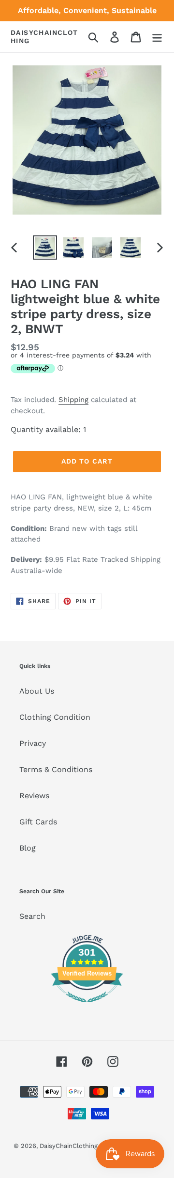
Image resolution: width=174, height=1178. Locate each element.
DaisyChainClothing (44, 37)
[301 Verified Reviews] (87, 1007)
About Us (36, 691)
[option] (44, 247)
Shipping (73, 399)
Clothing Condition (54, 717)
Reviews (34, 795)
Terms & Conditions (55, 769)
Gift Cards (38, 821)
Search (32, 916)
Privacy (32, 743)
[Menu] (157, 37)
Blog (27, 847)
